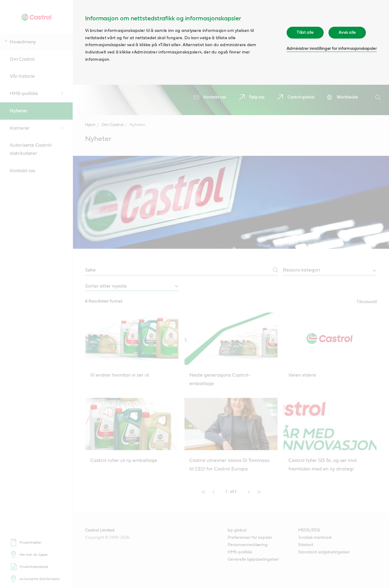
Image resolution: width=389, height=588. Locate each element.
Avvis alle (347, 32)
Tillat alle (305, 32)
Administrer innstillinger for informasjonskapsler (332, 48)
